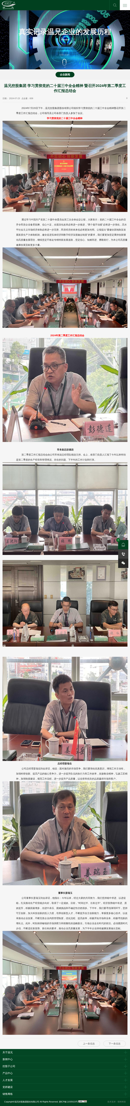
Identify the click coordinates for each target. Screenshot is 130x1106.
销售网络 (8, 1093)
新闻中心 (8, 1059)
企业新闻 (65, 74)
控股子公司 (9, 1066)
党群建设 (8, 1087)
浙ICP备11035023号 (68, 1102)
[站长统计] (82, 1102)
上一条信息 (89, 1043)
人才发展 (8, 1080)
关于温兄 (8, 1052)
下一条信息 (115, 1043)
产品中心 (8, 1073)
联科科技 (122, 1102)
